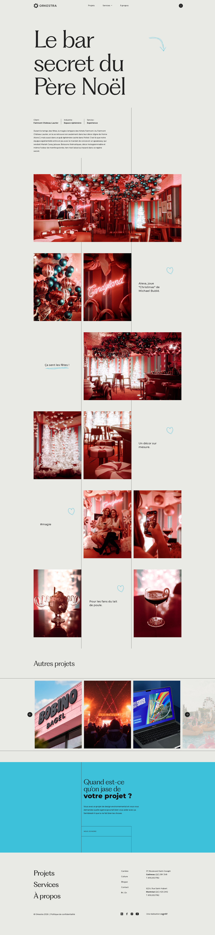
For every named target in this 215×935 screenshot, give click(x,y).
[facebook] (127, 914)
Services (46, 884)
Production (72, 893)
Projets (91, 5)
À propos (124, 5)
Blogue (124, 882)
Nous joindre (90, 831)
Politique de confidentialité (62, 914)
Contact (125, 887)
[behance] (122, 914)
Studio (70, 884)
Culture (124, 876)
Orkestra (39, 914)
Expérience (72, 889)
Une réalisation (156, 914)
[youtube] (137, 914)
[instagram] (132, 914)
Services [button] (107, 5)
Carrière (124, 871)
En (126, 893)
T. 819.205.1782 (152, 878)
